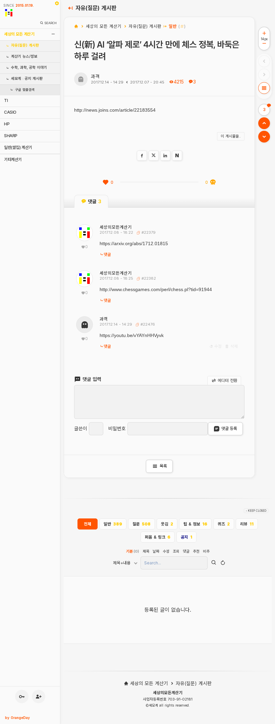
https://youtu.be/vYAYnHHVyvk (132, 335)
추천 (196, 551)
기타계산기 (13, 159)
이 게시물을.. (231, 136)
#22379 (148, 232)
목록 (159, 466)
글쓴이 (80, 428)
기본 (132, 551)
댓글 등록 (229, 428)
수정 (217, 346)
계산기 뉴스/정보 (24, 56)
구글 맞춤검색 (25, 90)
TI (6, 100)
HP (6, 123)
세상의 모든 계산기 (19, 34)
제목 (146, 551)
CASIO (10, 112)
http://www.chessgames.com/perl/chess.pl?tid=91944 (156, 289)
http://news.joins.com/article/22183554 (115, 110)
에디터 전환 (227, 380)
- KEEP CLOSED (256, 510)
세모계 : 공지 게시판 (27, 78)
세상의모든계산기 (116, 227)
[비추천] (213, 182)
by (17, 718)
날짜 (156, 551)
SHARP (10, 135)
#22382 (148, 278)
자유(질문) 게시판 (25, 45)
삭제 (233, 346)
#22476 (147, 324)
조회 (176, 551)
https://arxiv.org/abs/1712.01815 (134, 243)
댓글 (107, 254)
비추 (206, 551)
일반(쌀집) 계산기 (18, 147)
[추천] (105, 182)
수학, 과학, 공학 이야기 (29, 67)
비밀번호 (117, 428)
